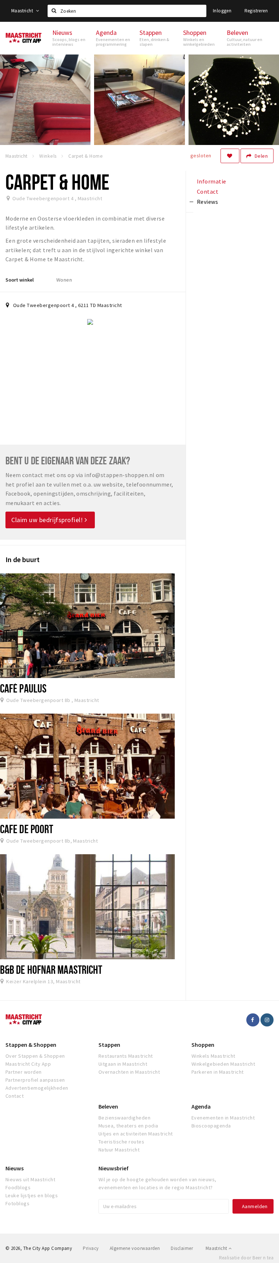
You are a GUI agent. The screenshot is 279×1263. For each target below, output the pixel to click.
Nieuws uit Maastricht (30, 1179)
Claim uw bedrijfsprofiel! (48, 520)
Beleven (108, 1106)
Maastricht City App (28, 1064)
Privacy (90, 1248)
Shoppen (202, 1044)
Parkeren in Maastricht (217, 1072)
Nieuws (14, 1168)
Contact (14, 1096)
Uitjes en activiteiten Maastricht (135, 1133)
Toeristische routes (121, 1141)
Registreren (256, 11)
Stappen (109, 1044)
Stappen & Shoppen (30, 1044)
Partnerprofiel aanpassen (35, 1080)
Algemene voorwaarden (135, 1248)
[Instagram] (267, 1019)
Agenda (201, 1106)
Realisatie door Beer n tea (246, 1258)
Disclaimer (182, 1248)
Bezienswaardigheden (124, 1117)
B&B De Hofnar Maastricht (51, 969)
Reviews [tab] (207, 201)
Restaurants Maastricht (125, 1056)
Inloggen (222, 11)
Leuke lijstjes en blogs (31, 1195)
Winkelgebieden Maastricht (223, 1064)
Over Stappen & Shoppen (35, 1056)
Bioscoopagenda (211, 1125)
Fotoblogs (17, 1203)
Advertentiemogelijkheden (36, 1088)
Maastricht (22, 11)
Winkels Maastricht (213, 1056)
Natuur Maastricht (119, 1149)
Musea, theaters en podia (128, 1125)
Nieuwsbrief (113, 1168)
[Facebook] (252, 1019)
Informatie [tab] (211, 181)
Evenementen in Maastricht (223, 1117)
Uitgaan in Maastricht (122, 1064)
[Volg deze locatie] (230, 156)
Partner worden (23, 1072)
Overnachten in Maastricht (129, 1072)
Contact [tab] (207, 191)
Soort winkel (19, 280)
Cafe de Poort (26, 829)
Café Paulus (23, 688)
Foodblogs (18, 1187)
